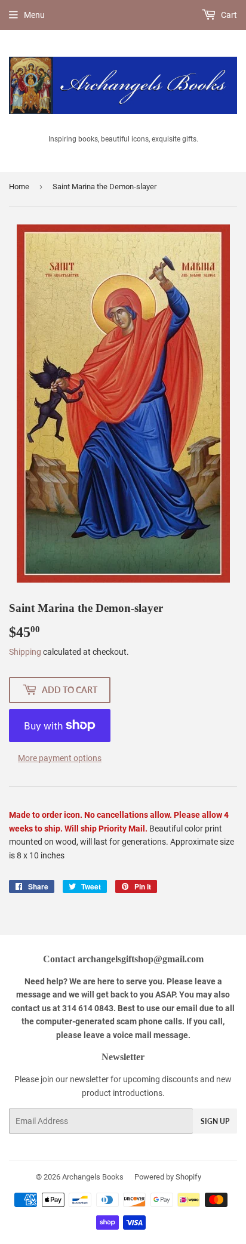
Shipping (25, 652)
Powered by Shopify (167, 1176)
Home (19, 186)
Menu (34, 15)
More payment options (60, 758)
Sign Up (215, 1121)
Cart (228, 15)
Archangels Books (93, 1176)
